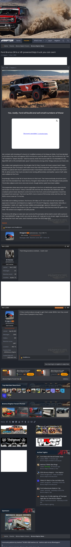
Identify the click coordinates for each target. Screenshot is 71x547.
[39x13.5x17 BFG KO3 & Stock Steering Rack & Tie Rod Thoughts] (8, 412)
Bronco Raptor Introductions (48, 476)
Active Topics (42, 452)
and (13, 227)
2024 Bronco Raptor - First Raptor (52, 472)
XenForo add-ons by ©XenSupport (49, 542)
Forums (26, 41)
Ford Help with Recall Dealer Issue (51, 457)
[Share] (68, 68)
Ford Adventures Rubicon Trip (50, 488)
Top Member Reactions (11, 385)
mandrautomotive (50, 500)
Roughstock (48, 474)
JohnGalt (47, 490)
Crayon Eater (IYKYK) (56, 374)
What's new (38, 41)
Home (18, 41)
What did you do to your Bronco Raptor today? (23, 371)
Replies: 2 (13, 68)
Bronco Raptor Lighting (47, 504)
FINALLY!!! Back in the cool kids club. (52, 480)
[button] (30, 40)
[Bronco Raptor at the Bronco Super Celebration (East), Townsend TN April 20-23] (49, 412)
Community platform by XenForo (20, 542)
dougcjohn (48, 482)
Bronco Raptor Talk (46, 492)
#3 (68, 308)
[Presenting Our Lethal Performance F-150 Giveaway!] (22, 412)
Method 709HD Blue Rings (48, 465)
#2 (68, 246)
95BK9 (46, 459)
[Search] (68, 40)
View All (66, 379)
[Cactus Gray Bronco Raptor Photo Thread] (62, 412)
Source (4, 223)
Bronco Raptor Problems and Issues (50, 461)
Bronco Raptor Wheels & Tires (49, 468)
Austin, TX (13, 277)
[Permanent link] (3, 116)
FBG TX (44, 233)
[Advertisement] (35, 61)
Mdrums (20, 374)
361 (15, 338)
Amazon (30, 374)
